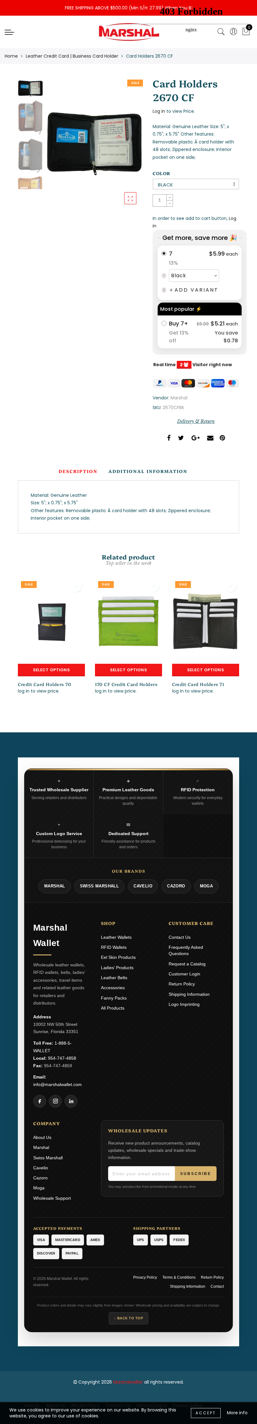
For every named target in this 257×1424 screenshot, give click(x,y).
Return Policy (182, 983)
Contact (217, 1286)
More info (237, 1413)
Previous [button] (57, 147)
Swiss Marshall (48, 1157)
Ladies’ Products (117, 967)
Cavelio (40, 1167)
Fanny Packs (114, 997)
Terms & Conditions (179, 1277)
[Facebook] (39, 1101)
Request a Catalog (187, 963)
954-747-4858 (62, 1058)
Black (165, 184)
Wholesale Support (52, 1198)
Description (78, 471)
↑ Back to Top (128, 1318)
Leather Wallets (116, 937)
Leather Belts (114, 977)
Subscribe (195, 1174)
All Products (112, 1008)
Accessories (113, 987)
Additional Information (147, 471)
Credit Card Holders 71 (198, 684)
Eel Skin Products (118, 957)
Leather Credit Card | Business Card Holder (72, 56)
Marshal (178, 398)
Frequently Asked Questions (186, 950)
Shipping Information (189, 994)
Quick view (76, 586)
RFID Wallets (114, 947)
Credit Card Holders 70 (44, 684)
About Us (42, 1137)
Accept (206, 1413)
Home (11, 56)
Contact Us (180, 937)
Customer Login (184, 973)
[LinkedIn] (71, 1101)
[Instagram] (55, 1101)
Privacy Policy (145, 1277)
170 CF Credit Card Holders (126, 684)
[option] (94, 143)
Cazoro (40, 1177)
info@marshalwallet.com (57, 1084)
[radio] (200, 273)
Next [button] (123, 147)
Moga (39, 1187)
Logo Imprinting (184, 1004)
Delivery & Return (196, 421)
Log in (159, 111)
